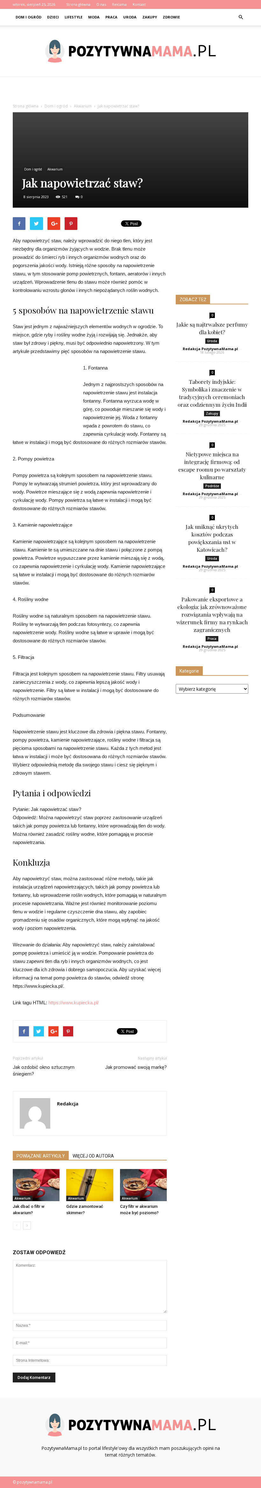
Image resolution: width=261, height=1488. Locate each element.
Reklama (119, 4)
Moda (94, 17)
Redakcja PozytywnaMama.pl (210, 348)
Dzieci (53, 17)
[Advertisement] (130, 90)
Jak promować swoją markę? (136, 1067)
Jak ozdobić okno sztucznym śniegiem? (43, 1070)
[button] (240, 17)
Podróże (212, 486)
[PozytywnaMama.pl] (130, 51)
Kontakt (139, 4)
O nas (101, 4)
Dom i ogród (28, 17)
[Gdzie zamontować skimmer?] (89, 1185)
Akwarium (55, 169)
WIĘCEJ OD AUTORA (93, 1156)
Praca (111, 17)
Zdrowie (171, 17)
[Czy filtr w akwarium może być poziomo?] (143, 1185)
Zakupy (149, 17)
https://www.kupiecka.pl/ (73, 1002)
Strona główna (78, 4)
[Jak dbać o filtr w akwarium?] (36, 1185)
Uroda (130, 17)
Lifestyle (73, 17)
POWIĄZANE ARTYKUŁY (41, 1156)
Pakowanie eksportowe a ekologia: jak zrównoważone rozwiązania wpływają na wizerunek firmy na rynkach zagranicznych (212, 614)
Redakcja (67, 1103)
